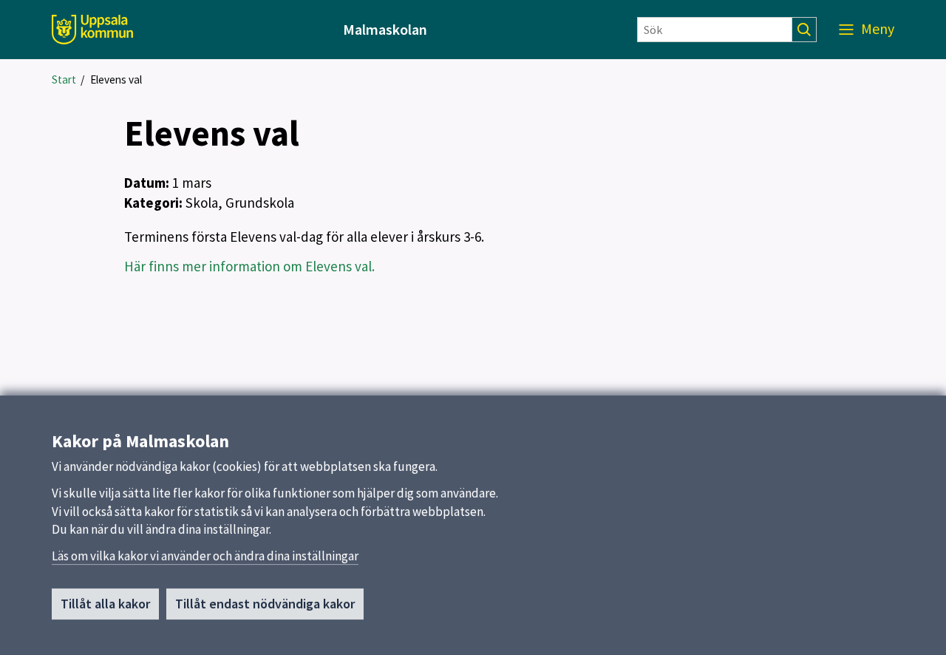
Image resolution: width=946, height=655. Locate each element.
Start (64, 79)
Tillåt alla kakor (105, 603)
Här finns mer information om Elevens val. (249, 266)
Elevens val (116, 79)
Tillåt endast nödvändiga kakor (265, 603)
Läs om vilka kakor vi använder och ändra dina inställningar (205, 556)
